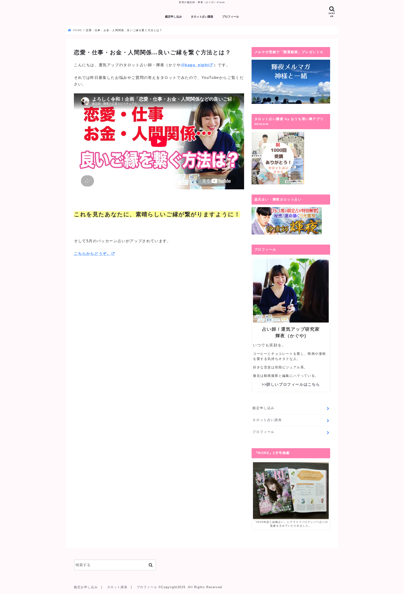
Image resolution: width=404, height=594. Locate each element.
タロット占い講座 (202, 16)
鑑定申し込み (173, 16)
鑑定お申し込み (86, 587)
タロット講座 (117, 587)
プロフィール (230, 16)
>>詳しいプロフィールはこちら (291, 384)
